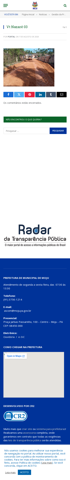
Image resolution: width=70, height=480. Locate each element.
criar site (27, 429)
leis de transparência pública (24, 440)
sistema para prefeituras (50, 429)
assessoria (29, 432)
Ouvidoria (9, 337)
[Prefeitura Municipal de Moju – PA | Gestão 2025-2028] (35, 5)
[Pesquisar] (65, 5)
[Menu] (5, 5)
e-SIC (21, 337)
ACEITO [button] (24, 472)
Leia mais (47, 462)
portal (11, 36)
